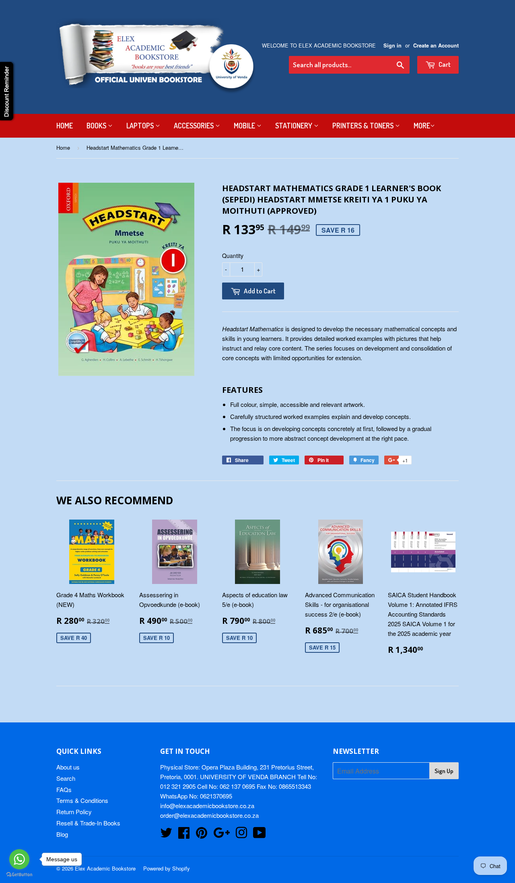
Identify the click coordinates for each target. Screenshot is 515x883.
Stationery (294, 125)
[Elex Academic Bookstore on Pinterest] (202, 835)
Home (64, 125)
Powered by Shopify (166, 868)
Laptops (140, 125)
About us (68, 767)
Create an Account (436, 45)
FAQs (64, 789)
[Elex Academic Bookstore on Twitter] (166, 835)
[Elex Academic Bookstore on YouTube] (259, 835)
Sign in (392, 45)
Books (97, 125)
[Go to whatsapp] (19, 859)
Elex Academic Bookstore (105, 868)
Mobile (245, 125)
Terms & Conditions (82, 800)
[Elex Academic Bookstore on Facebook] (184, 835)
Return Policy (74, 811)
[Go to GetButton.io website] (19, 874)
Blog (62, 834)
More (422, 125)
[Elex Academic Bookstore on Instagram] (241, 835)
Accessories (194, 125)
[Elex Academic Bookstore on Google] (221, 835)
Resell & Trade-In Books (88, 823)
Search (65, 778)
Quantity (232, 256)
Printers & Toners (363, 125)
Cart (444, 64)
